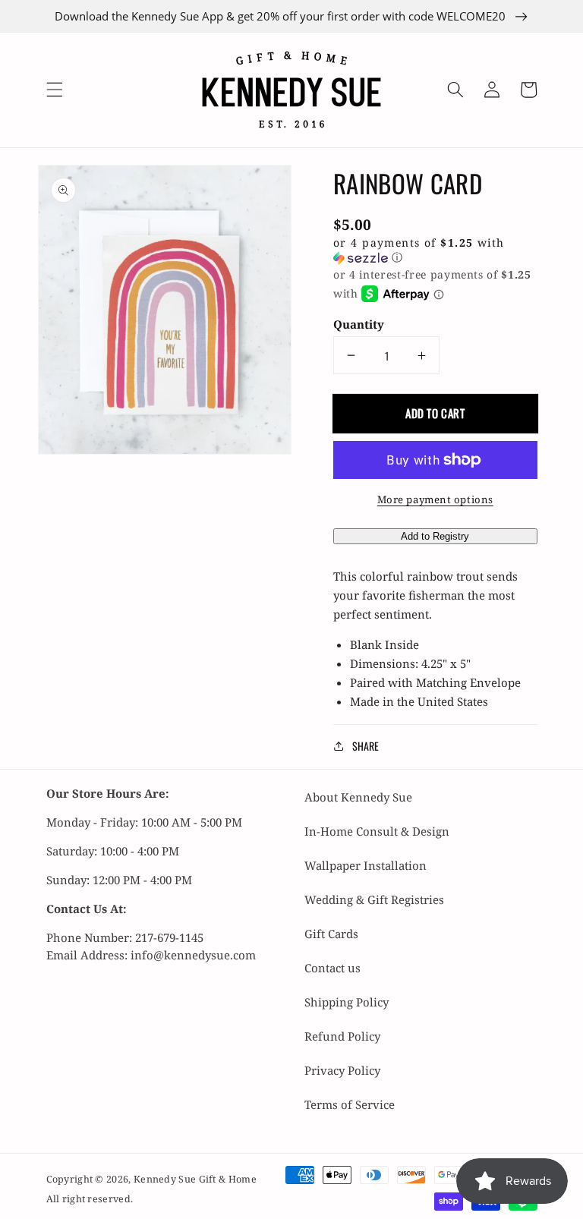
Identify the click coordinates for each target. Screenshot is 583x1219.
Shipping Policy (346, 1002)
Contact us (332, 967)
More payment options (435, 499)
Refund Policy (342, 1036)
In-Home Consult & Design (376, 831)
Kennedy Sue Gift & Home (195, 1179)
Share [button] (365, 746)
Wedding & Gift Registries (374, 899)
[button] (54, 89)
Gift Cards (331, 933)
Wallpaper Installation (365, 865)
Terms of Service (349, 1104)
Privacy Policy (342, 1070)
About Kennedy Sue (358, 797)
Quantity (358, 324)
